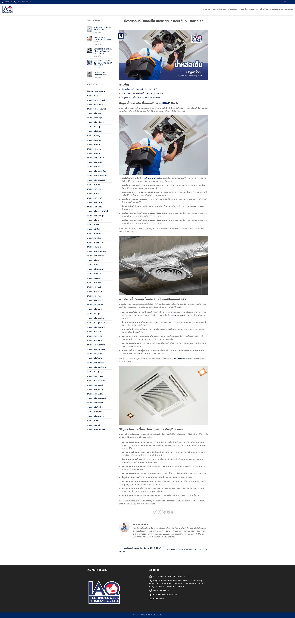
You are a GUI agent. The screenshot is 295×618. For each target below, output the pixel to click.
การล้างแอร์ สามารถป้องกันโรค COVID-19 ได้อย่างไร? (103, 63)
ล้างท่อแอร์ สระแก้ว (94, 336)
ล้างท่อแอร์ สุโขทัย (94, 358)
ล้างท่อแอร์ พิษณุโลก (95, 242)
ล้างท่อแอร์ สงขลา (94, 309)
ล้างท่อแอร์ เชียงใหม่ (95, 407)
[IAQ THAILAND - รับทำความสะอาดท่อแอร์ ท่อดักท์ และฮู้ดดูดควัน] (13, 9)
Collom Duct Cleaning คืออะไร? (101, 74)
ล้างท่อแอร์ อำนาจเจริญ (96, 380)
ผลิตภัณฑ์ (232, 9)
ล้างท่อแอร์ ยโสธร (94, 264)
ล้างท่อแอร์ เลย (93, 420)
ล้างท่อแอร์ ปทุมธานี (95, 207)
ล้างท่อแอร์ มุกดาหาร (95, 255)
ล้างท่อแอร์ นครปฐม (95, 162)
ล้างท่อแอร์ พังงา (94, 229)
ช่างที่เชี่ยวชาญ (178, 358)
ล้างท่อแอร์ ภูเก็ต (94, 247)
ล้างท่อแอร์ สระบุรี (94, 331)
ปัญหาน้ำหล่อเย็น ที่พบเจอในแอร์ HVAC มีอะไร (139, 89)
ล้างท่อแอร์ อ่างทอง (95, 376)
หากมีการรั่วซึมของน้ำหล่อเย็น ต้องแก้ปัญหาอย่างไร (142, 93)
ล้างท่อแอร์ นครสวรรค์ (96, 180)
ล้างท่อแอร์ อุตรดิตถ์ (95, 389)
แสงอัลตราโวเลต (177, 315)
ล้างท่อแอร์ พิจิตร (94, 238)
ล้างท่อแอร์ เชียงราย (95, 402)
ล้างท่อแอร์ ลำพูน (94, 296)
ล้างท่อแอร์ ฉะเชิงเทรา (95, 122)
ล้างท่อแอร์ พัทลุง (94, 233)
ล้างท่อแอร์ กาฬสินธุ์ (95, 104)
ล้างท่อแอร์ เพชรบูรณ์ (95, 416)
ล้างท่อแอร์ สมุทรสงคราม (97, 322)
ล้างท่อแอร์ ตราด (94, 149)
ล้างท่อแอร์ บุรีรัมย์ (94, 202)
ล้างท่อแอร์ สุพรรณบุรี (96, 345)
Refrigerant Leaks (152, 178)
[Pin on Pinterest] (168, 512)
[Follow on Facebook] (292, 2)
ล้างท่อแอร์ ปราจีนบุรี (95, 215)
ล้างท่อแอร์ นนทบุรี (94, 184)
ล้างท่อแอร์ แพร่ (93, 425)
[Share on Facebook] (155, 512)
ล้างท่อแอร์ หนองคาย (95, 362)
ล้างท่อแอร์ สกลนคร (95, 304)
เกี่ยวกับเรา (277, 9)
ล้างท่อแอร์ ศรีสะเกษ (95, 300)
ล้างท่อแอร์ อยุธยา (94, 371)
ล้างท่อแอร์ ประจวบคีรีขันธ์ (97, 211)
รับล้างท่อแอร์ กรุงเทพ (96, 91)
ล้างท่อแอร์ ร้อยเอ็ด (95, 269)
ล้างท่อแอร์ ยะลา (93, 260)
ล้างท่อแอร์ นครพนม (95, 166)
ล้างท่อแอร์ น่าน (93, 193)
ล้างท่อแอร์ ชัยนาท (94, 131)
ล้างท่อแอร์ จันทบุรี (94, 117)
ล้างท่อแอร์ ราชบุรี (94, 282)
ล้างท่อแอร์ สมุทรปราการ (97, 318)
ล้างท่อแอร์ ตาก (93, 153)
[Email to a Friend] (164, 512)
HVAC (166, 103)
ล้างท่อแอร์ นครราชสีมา (96, 171)
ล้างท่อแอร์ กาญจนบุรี (96, 100)
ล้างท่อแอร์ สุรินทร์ (94, 353)
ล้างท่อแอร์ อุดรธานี (95, 385)
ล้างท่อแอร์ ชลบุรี (94, 126)
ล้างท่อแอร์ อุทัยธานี (95, 394)
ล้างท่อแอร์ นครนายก (95, 157)
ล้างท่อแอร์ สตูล (93, 313)
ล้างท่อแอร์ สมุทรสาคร (96, 327)
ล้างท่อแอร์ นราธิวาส (95, 189)
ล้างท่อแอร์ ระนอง (94, 273)
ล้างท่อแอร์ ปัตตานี (94, 220)
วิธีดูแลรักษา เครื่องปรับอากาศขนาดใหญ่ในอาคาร (141, 97)
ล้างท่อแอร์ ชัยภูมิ (94, 135)
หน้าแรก (206, 9)
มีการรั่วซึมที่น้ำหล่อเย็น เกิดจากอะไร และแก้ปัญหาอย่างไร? (103, 51)
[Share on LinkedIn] (172, 512)
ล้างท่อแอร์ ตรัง (93, 144)
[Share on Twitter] (159, 512)
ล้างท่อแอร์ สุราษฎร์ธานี (96, 349)
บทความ (253, 9)
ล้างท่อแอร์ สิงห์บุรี (94, 340)
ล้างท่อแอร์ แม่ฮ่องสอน (96, 429)
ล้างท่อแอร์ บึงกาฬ (94, 198)
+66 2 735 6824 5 (161, 590)
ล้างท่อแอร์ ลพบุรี (94, 287)
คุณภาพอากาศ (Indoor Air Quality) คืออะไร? (102, 39)
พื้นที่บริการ (265, 9)
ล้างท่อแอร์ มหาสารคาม (96, 251)
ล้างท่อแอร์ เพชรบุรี (94, 411)
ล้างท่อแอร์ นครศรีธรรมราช (98, 175)
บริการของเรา (218, 9)
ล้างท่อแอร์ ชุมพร (94, 140)
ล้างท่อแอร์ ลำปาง (94, 291)
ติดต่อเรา (288, 9)
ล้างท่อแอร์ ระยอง (94, 278)
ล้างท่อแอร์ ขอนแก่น (95, 113)
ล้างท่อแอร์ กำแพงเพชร (96, 109)
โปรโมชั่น (243, 9)
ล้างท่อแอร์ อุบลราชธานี (96, 398)
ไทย (282, 2)
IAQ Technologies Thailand (164, 594)
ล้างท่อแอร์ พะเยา (94, 224)
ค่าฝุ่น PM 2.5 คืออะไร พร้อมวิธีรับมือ (102, 28)
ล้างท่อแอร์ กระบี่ (93, 95)
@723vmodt (158, 598)
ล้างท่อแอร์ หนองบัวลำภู (96, 367)
